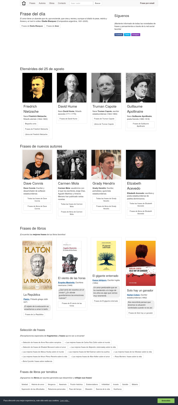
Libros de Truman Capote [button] (104, 124)
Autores (42, 3)
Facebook (118, 34)
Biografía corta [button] (30, 123)
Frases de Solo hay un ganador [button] (141, 313)
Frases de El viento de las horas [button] (72, 304)
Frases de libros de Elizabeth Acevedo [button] (141, 212)
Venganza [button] (51, 384)
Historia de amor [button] (37, 384)
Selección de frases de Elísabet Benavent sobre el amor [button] (44, 347)
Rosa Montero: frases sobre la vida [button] (128, 356)
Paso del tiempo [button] (75, 389)
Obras (51, 3)
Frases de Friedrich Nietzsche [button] (36, 129)
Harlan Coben (133, 294)
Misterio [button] (135, 384)
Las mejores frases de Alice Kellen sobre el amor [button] (91, 356)
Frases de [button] (32, 26)
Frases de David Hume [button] (68, 118)
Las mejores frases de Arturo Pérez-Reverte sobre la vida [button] (45, 356)
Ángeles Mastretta (66, 282)
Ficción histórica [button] (76, 384)
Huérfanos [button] (118, 389)
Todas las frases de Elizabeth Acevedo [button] (141, 204)
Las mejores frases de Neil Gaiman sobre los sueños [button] (89, 352)
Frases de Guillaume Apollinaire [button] (141, 124)
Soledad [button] (25, 384)
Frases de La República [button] (34, 314)
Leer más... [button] (65, 401)
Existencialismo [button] (92, 384)
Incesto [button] (116, 384)
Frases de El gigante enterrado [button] (106, 301)
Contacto (62, 3)
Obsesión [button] (88, 389)
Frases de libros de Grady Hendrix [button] (106, 207)
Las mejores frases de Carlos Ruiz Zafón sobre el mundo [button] (88, 342)
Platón (26, 299)
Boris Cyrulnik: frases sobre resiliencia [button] (37, 361)
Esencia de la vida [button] (103, 389)
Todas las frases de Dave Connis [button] (37, 199)
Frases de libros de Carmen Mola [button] (71, 212)
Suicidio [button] (125, 384)
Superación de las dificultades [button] (33, 389)
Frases (32, 3)
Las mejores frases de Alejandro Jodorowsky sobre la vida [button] (93, 347)
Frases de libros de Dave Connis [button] (37, 207)
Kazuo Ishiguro (100, 280)
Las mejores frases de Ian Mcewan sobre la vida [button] (133, 352)
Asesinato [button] (63, 384)
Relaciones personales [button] (57, 389)
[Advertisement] (64, 47)
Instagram (135, 34)
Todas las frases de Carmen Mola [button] (72, 205)
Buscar (97, 3)
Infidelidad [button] (105, 384)
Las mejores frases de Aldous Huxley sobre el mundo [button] (43, 352)
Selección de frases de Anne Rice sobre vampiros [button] (42, 342)
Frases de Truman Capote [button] (104, 118)
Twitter (127, 34)
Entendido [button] (166, 401)
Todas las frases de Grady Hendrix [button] (106, 199)
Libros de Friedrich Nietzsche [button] (36, 134)
